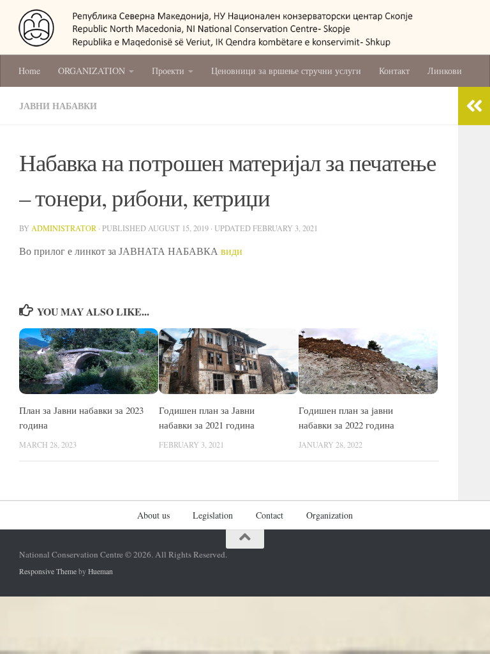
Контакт (394, 71)
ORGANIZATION (91, 71)
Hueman (100, 571)
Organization (329, 515)
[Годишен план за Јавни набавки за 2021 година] (228, 361)
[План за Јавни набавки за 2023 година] (88, 361)
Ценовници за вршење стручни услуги (286, 71)
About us (153, 515)
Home (29, 71)
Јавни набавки (58, 105)
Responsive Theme (48, 571)
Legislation (213, 515)
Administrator (63, 228)
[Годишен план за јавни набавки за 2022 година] (368, 361)
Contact (269, 515)
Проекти (168, 71)
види (231, 250)
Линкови (444, 71)
